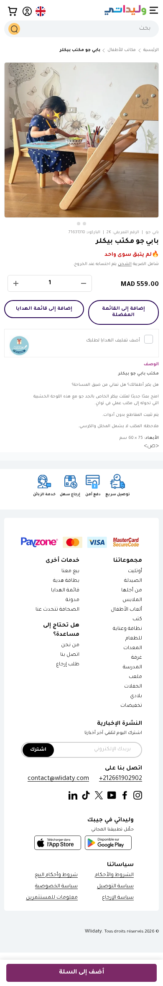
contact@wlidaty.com (58, 778)
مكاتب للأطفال (121, 50)
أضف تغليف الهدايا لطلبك (113, 340)
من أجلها (131, 591)
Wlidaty (93, 931)
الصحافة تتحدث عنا (57, 610)
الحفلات (133, 687)
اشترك (38, 750)
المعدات (132, 648)
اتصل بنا (69, 655)
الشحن (125, 264)
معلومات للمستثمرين (52, 898)
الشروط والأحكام (114, 875)
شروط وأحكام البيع (56, 875)
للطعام (133, 639)
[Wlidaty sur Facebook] (124, 795)
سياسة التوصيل (115, 886)
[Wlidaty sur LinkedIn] (73, 795)
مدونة (72, 600)
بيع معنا (70, 571)
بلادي (136, 696)
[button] (12, 11)
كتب (137, 619)
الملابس (132, 600)
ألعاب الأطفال (126, 610)
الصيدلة (133, 581)
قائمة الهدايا (65, 591)
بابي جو (152, 232)
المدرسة (132, 667)
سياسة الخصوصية (56, 886)
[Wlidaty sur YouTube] (111, 795)
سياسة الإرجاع (118, 898)
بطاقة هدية (66, 581)
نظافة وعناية (127, 629)
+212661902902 (120, 778)
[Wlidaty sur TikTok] (86, 795)
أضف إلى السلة (81, 972)
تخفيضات (131, 706)
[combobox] (81, 28)
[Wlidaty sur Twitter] (98, 795)
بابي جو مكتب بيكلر (80, 50)
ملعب (135, 677)
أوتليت (135, 571)
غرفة (136, 658)
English (40, 11)
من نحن (70, 645)
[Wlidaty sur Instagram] (137, 795)
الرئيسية (151, 50)
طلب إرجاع (67, 665)
